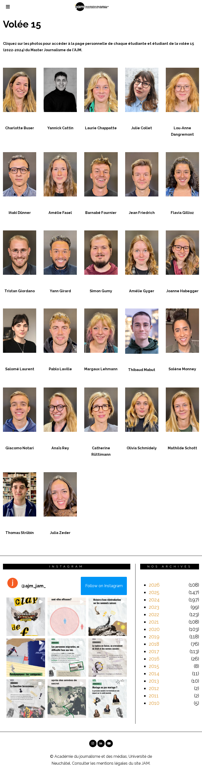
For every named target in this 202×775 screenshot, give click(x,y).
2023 (154, 607)
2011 (154, 696)
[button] (25, 616)
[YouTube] (109, 743)
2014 (154, 674)
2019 (154, 637)
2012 (154, 688)
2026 (154, 585)
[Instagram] (93, 743)
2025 (154, 592)
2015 (154, 666)
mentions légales (112, 763)
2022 (154, 614)
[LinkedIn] (101, 743)
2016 (154, 659)
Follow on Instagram (104, 585)
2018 (154, 644)
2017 (154, 651)
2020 (154, 629)
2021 (154, 622)
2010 (154, 703)
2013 (154, 681)
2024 (154, 600)
